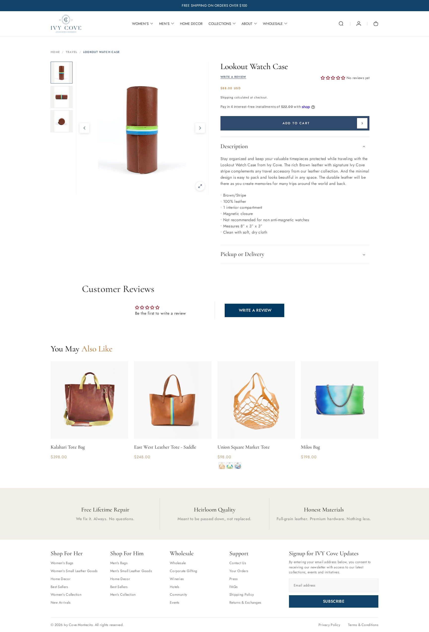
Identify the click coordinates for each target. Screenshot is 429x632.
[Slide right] (200, 128)
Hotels (174, 586)
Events (174, 602)
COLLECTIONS (220, 23)
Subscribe (333, 601)
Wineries (177, 578)
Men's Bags (119, 562)
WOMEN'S (140, 23)
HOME (55, 52)
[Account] (358, 23)
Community (178, 594)
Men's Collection (123, 594)
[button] (341, 24)
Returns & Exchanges (245, 602)
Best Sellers (59, 586)
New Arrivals (61, 602)
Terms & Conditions (363, 624)
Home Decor (61, 578)
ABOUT (247, 23)
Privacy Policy (329, 624)
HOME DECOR (191, 23)
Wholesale (178, 562)
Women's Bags (62, 562)
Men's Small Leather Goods (131, 570)
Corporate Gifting (183, 570)
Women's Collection (66, 594)
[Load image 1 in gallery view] (61, 73)
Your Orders (238, 570)
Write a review (255, 310)
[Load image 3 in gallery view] (61, 121)
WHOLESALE (273, 23)
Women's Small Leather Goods (74, 570)
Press (233, 578)
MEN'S (164, 23)
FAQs (233, 586)
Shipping (226, 97)
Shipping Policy (241, 594)
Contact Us (237, 562)
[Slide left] (84, 128)
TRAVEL (71, 52)
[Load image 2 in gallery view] (61, 97)
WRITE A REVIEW (233, 77)
